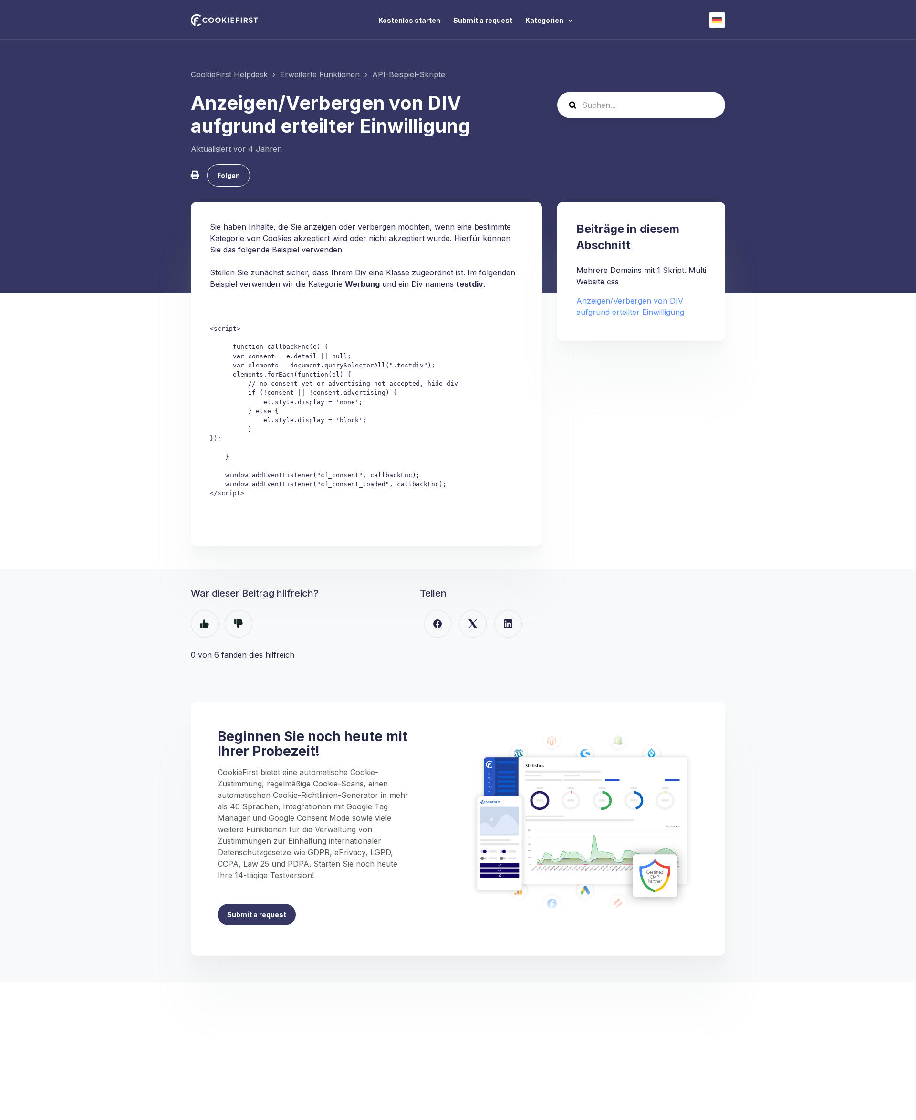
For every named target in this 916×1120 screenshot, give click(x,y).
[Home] (224, 20)
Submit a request (482, 20)
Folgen (228, 175)
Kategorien (545, 20)
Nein (238, 624)
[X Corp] (472, 623)
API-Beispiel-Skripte (408, 74)
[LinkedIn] (508, 623)
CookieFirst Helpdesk (229, 74)
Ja (205, 624)
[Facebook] (437, 623)
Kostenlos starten (409, 20)
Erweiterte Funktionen (320, 74)
